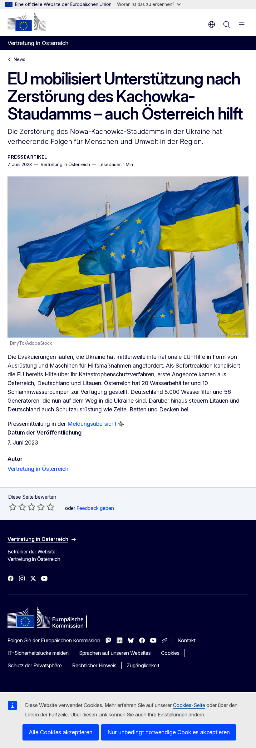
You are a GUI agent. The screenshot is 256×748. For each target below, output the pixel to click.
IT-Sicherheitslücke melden (38, 653)
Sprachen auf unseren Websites (115, 653)
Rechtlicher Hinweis (94, 665)
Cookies (170, 653)
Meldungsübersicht (91, 423)
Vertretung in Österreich (37, 469)
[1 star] (12, 507)
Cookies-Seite (189, 705)
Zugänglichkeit (143, 665)
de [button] (212, 24)
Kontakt (186, 640)
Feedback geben (95, 508)
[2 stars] (17, 507)
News (19, 59)
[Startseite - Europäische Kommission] (26, 22)
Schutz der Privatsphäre (34, 665)
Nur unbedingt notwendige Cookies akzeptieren (168, 732)
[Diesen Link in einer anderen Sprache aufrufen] (121, 424)
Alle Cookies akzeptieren (60, 732)
